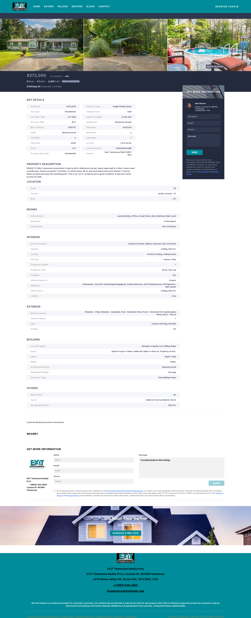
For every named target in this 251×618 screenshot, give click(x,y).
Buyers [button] (49, 6)
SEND (216, 483)
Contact (104, 6)
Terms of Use (203, 172)
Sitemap (119, 617)
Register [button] (221, 6)
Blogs (91, 6)
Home (36, 6)
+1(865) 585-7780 (202, 110)
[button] (20, 6)
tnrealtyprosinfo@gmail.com (125, 591)
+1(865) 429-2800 (125, 585)
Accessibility (130, 617)
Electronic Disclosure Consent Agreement (125, 491)
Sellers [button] (63, 6)
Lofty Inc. (184, 617)
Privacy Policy (73, 496)
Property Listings (104, 617)
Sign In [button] (233, 6)
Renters (77, 6)
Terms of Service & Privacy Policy (43, 617)
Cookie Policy (67, 617)
